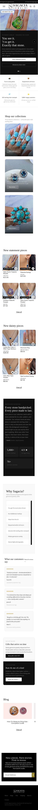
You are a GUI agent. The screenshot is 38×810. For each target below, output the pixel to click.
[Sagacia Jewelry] (18, 6)
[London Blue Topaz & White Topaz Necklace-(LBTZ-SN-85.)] (10, 338)
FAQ (17, 795)
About (6, 795)
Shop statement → (14, 151)
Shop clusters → (13, 228)
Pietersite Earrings (25, 272)
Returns (29, 795)
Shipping (22, 795)
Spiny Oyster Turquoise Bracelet (10, 272)
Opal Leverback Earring (27, 376)
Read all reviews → (28, 560)
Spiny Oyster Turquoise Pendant (27, 301)
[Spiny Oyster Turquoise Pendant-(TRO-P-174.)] (27, 291)
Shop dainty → (13, 187)
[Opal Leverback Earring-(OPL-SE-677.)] (27, 366)
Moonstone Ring (25, 347)
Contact (7, 800)
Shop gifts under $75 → (15, 656)
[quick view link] (12, 344)
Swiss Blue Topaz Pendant (8, 376)
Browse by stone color (19, 65)
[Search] (30, 6)
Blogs (11, 795)
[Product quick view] (16, 268)
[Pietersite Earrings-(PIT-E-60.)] (27, 262)
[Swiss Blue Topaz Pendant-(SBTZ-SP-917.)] (10, 366)
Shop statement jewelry (19, 59)
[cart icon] (34, 6)
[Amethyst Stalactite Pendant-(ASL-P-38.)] (10, 291)
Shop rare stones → (13, 679)
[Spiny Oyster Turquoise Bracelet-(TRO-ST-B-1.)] (10, 262)
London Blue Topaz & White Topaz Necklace (9, 348)
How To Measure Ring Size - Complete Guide (17, 722)
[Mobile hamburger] (4, 6)
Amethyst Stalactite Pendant (9, 301)
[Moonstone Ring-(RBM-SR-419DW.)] (27, 338)
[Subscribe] (33, 775)
